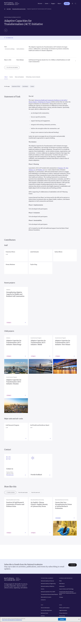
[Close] (79, 619)
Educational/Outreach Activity (12, 17)
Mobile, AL (41, 170)
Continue (62, 619)
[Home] (4, 8)
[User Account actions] (72, 3)
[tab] (6, 77)
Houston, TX (61, 168)
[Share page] (5, 30)
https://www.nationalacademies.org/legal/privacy (12, 619)
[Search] (75, 3)
